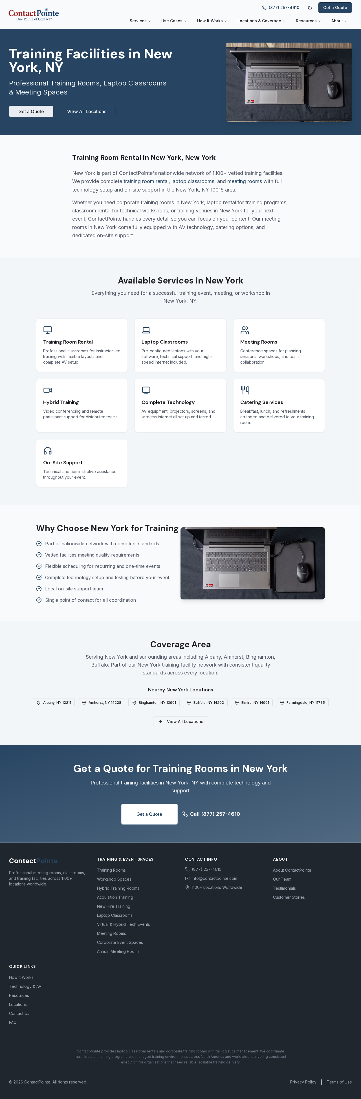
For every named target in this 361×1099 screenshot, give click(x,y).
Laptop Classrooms (115, 915)
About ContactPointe (292, 870)
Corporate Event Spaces (120, 942)
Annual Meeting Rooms (118, 951)
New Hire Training (113, 906)
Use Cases (171, 20)
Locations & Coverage (259, 20)
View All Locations (86, 111)
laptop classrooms (192, 181)
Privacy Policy (303, 1082)
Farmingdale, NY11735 (306, 702)
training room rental (146, 181)
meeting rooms (244, 181)
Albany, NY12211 (57, 702)
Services (138, 20)
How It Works (210, 20)
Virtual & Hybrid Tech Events (123, 924)
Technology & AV (25, 986)
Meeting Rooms (111, 933)
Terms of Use (339, 1082)
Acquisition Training (115, 897)
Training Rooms (111, 870)
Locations (18, 1004)
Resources (306, 20)
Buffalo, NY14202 (208, 702)
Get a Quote (335, 7)
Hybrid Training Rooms (118, 888)
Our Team (282, 879)
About (337, 20)
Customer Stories (289, 897)
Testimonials (284, 888)
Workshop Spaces (114, 879)
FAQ (13, 1022)
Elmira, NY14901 (255, 702)
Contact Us (19, 1013)
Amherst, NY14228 (105, 702)
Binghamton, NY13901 (157, 702)
